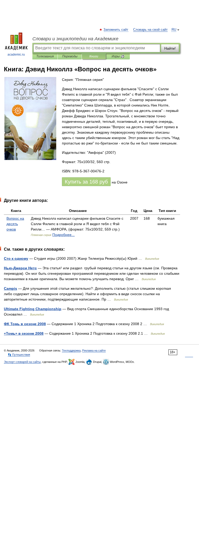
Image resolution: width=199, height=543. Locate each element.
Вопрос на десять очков (15, 223)
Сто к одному (16, 258)
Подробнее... (63, 235)
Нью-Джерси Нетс (20, 268)
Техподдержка (71, 350)
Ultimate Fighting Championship (32, 309)
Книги (93, 56)
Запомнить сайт (116, 30)
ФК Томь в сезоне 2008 (25, 324)
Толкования (45, 56)
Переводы (69, 56)
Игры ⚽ (118, 56)
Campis (10, 288)
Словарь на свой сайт (150, 30)
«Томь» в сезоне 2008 (24, 333)
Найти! (170, 48)
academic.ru (16, 54)
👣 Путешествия (19, 354)
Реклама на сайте (94, 350)
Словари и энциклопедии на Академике (75, 38)
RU (174, 30)
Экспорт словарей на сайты (22, 361)
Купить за (86, 182)
